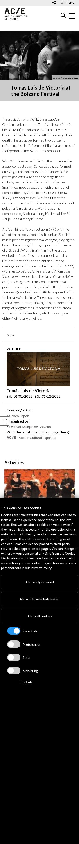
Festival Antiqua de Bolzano (30, 427)
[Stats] (13, 657)
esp (62, 2)
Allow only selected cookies (40, 599)
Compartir (4, 421)
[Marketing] (13, 670)
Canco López (19, 416)
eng (72, 2)
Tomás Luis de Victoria (29, 390)
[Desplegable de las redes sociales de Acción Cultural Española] (54, 3)
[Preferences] (13, 644)
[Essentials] (13, 631)
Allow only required (39, 582)
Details (26, 682)
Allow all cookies (39, 616)
